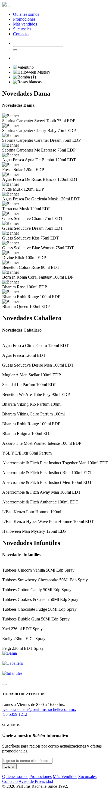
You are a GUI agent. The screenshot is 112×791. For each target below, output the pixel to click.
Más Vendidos (65, 776)
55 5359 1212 (14, 714)
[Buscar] (15, 50)
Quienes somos (26, 14)
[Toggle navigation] (10, 6)
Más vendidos (25, 24)
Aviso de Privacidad (35, 781)
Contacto (21, 33)
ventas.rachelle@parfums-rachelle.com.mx (39, 709)
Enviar (9, 766)
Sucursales (22, 29)
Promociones (24, 19)
